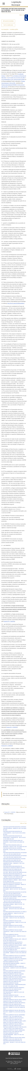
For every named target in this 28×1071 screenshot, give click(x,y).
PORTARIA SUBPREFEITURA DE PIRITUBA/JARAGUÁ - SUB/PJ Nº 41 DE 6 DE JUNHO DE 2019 (13, 992)
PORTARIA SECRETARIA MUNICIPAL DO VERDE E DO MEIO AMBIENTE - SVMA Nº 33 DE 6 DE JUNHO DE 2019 (15, 913)
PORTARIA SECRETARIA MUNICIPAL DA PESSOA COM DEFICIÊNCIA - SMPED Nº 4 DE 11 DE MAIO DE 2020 (14, 828)
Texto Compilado (8, 25)
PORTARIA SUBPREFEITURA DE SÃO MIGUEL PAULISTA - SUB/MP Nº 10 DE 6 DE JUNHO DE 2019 (14, 1007)
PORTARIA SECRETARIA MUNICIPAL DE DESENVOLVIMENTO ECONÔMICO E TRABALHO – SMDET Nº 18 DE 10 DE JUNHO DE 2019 (14, 875)
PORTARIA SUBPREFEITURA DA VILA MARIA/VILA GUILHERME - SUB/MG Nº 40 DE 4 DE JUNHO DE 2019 (14, 953)
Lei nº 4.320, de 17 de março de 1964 (16, 77)
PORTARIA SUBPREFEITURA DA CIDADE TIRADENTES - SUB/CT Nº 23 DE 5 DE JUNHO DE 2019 (14, 931)
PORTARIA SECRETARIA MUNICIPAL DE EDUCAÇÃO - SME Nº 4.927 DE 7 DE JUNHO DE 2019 (14, 889)
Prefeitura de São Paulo (14, 1053)
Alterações (5, 29)
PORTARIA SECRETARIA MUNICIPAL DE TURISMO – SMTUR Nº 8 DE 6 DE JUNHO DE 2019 (13, 909)
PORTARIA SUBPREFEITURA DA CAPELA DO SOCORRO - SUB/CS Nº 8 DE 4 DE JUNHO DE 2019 (14, 918)
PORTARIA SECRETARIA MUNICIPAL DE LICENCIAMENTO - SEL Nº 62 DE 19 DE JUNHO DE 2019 (14, 833)
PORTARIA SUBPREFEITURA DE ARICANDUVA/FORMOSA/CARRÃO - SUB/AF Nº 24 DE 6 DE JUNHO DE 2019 (14, 963)
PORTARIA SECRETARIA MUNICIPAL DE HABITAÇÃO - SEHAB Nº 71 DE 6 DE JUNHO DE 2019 (14, 1042)
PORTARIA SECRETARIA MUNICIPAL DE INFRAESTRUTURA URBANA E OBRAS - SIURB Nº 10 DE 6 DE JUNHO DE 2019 (14, 897)
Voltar (20, 15)
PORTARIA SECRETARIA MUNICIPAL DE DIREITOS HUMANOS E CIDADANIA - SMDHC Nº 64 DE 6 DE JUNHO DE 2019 (14, 884)
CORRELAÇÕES (14, 29)
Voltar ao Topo (23, 807)
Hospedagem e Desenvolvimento (14, 1068)
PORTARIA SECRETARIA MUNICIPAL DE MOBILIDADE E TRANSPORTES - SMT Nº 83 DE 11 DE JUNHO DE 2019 (14, 837)
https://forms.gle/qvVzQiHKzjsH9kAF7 (16, 303)
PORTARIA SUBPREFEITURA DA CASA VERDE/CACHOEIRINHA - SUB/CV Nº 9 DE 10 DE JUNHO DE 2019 (14, 922)
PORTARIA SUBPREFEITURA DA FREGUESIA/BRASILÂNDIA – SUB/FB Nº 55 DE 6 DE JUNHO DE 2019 (14, 936)
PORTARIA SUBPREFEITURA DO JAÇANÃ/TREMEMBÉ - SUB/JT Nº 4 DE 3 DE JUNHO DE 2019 (13, 1035)
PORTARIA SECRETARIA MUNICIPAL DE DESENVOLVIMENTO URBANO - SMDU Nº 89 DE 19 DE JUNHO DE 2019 (14, 880)
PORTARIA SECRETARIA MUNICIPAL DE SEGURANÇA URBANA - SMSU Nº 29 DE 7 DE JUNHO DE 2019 (13, 904)
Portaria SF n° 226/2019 (9, 621)
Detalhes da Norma (8, 21)
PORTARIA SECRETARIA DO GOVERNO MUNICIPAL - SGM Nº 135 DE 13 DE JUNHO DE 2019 (14, 849)
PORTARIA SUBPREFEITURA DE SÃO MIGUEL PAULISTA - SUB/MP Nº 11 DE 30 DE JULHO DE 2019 (14, 1012)
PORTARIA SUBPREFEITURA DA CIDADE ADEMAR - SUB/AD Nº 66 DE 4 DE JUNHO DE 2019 (13, 927)
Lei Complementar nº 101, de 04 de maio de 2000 (12, 79)
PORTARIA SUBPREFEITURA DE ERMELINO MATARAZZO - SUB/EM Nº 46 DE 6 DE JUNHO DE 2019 (14, 968)
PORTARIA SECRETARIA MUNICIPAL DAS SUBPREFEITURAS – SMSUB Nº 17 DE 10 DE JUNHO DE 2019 (13, 863)
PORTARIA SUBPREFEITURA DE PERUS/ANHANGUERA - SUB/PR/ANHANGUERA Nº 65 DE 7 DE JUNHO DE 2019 (14, 984)
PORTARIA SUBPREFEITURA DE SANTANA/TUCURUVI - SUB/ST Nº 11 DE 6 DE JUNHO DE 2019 (14, 997)
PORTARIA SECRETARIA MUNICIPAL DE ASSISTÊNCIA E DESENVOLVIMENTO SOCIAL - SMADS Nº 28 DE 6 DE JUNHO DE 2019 (14, 868)
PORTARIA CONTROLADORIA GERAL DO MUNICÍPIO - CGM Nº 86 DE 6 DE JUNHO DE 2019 (13, 842)
